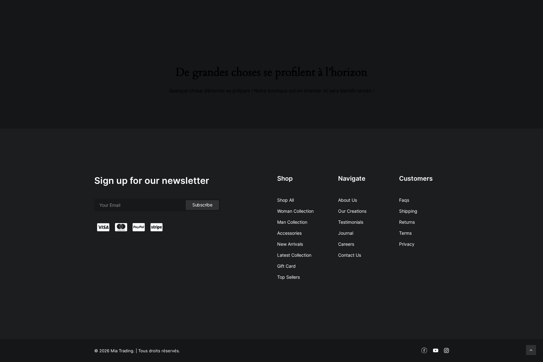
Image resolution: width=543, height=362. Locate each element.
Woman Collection (295, 211)
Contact (436, 17)
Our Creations (352, 211)
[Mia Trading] (19, 16)
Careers (346, 244)
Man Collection (292, 222)
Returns (407, 222)
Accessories (289, 233)
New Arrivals (290, 244)
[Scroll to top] (531, 350)
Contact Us (349, 255)
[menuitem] (265, 17)
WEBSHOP (466, 17)
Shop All (285, 200)
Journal (345, 233)
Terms (405, 233)
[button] (510, 16)
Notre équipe (360, 17)
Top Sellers (288, 277)
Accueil (265, 17)
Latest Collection (294, 255)
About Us (347, 200)
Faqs (404, 200)
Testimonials (350, 222)
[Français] (489, 16)
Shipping (408, 211)
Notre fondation (401, 17)
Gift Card (286, 266)
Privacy (406, 244)
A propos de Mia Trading (309, 17)
